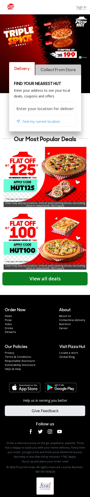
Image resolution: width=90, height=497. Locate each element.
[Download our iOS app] (24, 387)
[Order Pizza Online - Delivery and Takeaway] (38, 7)
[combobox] (45, 108)
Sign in (81, 7)
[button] (22, 68)
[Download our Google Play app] (60, 387)
